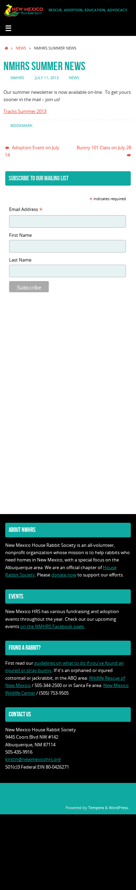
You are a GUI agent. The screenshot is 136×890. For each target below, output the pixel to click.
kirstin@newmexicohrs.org (33, 759)
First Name (20, 235)
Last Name (20, 260)
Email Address (26, 210)
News (21, 48)
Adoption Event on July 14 (32, 151)
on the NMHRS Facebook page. (52, 626)
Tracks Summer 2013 (24, 111)
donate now (63, 575)
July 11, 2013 (47, 77)
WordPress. (119, 807)
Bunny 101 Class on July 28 (104, 148)
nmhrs (17, 77)
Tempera (96, 807)
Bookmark (21, 125)
